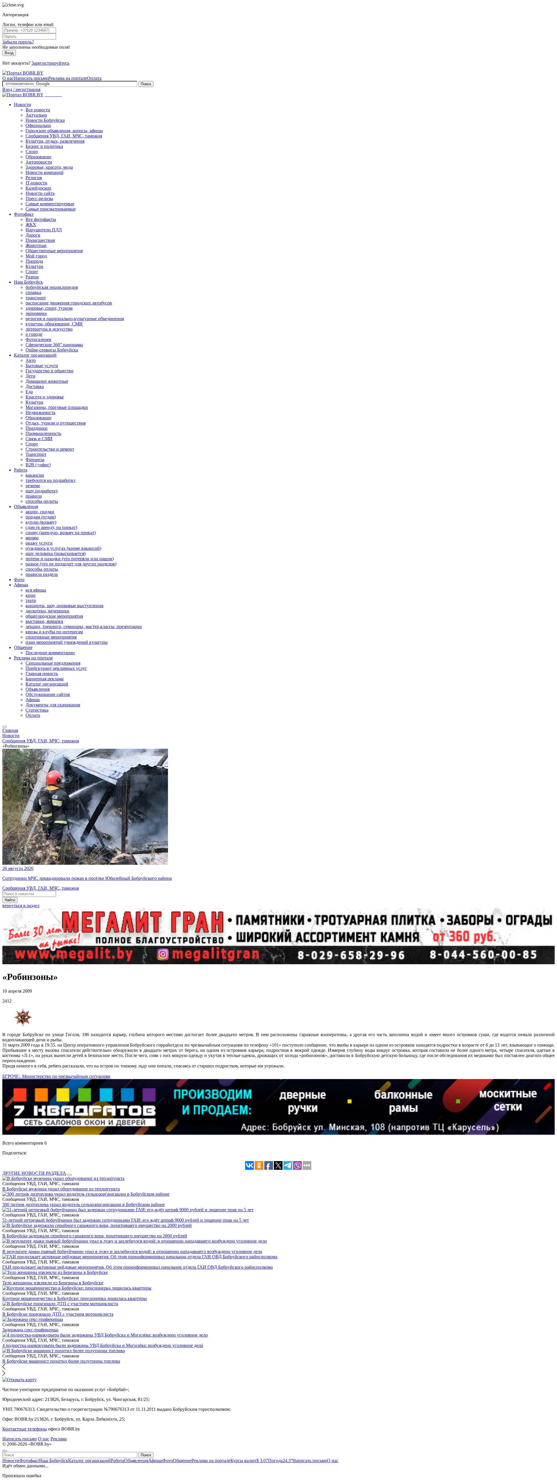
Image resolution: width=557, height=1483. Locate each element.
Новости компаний (45, 172)
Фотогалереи (38, 339)
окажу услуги (39, 543)
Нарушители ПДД (44, 229)
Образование (38, 156)
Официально (38, 125)
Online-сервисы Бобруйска (52, 349)
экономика (36, 313)
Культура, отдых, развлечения (55, 141)
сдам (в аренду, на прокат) (51, 527)
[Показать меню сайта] (4, 727)
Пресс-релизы (39, 198)
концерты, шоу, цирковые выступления (64, 605)
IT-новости (36, 182)
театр (31, 600)
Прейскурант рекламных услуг (56, 668)
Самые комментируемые (50, 203)
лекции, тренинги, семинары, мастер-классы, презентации (84, 626)
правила (34, 496)
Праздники (37, 428)
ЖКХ (31, 224)
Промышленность (43, 433)
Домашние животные (47, 381)
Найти (10, 900)
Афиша (21, 584)
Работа (20, 469)
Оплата (94, 78)
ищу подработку (42, 490)
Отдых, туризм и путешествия (56, 422)
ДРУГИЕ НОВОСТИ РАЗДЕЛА (34, 1173)
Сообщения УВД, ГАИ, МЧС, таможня (64, 135)
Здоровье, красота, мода (49, 167)
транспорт (36, 297)
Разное (32, 276)
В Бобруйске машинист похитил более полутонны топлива (61, 1361)
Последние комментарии (50, 652)
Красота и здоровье (45, 396)
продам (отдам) (41, 516)
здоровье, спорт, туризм (49, 308)
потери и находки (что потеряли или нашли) (70, 558)
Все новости (38, 109)
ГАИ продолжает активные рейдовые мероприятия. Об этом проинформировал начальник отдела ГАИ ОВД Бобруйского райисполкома (137, 1267)
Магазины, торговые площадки (57, 407)
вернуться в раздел (20, 905)
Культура (34, 266)
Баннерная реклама (45, 678)
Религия (34, 177)
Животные (36, 245)
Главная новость (42, 673)
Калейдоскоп (38, 188)
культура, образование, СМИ (54, 323)
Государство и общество (49, 370)
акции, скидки (40, 511)
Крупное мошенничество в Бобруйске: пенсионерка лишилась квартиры (74, 1298)
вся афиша (36, 590)
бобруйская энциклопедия (52, 287)
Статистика (37, 710)
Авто (31, 360)
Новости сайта (40, 193)
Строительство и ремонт (50, 449)
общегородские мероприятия (54, 616)
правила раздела (42, 574)
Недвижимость (40, 412)
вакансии (35, 475)
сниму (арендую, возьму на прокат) (61, 532)
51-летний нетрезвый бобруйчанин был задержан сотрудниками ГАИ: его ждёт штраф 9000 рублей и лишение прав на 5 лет (125, 1220)
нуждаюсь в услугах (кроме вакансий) (63, 548)
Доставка (35, 386)
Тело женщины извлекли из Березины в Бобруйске (52, 1282)
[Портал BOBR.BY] (23, 72)
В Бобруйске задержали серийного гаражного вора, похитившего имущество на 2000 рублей (94, 1235)
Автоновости (39, 161)
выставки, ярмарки (44, 621)
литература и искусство (49, 329)
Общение (23, 647)
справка (33, 292)
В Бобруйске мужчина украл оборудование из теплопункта (61, 1188)
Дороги (33, 235)
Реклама (58, 1438)
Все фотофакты (41, 219)
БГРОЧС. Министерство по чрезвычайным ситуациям (56, 1076)
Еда (29, 391)
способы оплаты (42, 501)
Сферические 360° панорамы (54, 344)
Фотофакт (24, 214)
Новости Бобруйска (45, 120)
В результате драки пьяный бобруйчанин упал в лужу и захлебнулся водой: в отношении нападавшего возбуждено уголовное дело (132, 1251)
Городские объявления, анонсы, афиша (64, 130)
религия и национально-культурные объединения (75, 318)
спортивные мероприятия (51, 636)
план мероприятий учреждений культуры (67, 642)
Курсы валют (249, 1460)
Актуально (36, 115)
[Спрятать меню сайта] (4, 1451)
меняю (32, 537)
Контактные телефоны (24, 1428)
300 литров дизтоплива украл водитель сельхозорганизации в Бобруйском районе (83, 1204)
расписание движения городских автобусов (69, 302)
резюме (33, 485)
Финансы (35, 459)
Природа (34, 261)
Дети (30, 376)
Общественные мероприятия (54, 250)
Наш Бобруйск (28, 282)
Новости (22, 104)
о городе (34, 334)
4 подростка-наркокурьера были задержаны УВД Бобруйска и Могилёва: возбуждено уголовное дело (102, 1345)
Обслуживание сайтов (48, 694)
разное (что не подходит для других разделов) (71, 563)
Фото (19, 579)
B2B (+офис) (38, 464)
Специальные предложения (53, 663)
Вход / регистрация (21, 89)
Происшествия (40, 240)
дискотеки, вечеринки (47, 610)
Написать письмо (31, 78)
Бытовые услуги (42, 365)
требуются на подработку (51, 480)
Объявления (26, 506)
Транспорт (36, 454)
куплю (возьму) (41, 522)
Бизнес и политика (44, 146)
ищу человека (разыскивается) (56, 553)
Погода (280, 1460)
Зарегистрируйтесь (50, 63)
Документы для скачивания (53, 704)
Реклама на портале (67, 78)
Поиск (146, 84)
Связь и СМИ (39, 438)
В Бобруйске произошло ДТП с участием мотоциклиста (57, 1314)
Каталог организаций (35, 355)
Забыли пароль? (18, 41)
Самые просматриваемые (51, 208)
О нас (8, 78)
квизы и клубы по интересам (54, 631)
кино (30, 595)
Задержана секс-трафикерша (30, 1329)
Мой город (36, 255)
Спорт (32, 151)
